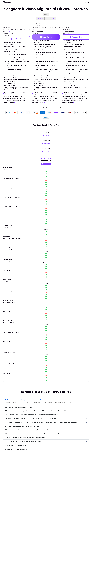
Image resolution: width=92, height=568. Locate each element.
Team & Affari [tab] (50, 18)
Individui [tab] (40, 18)
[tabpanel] (46, 64)
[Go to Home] (7, 2)
